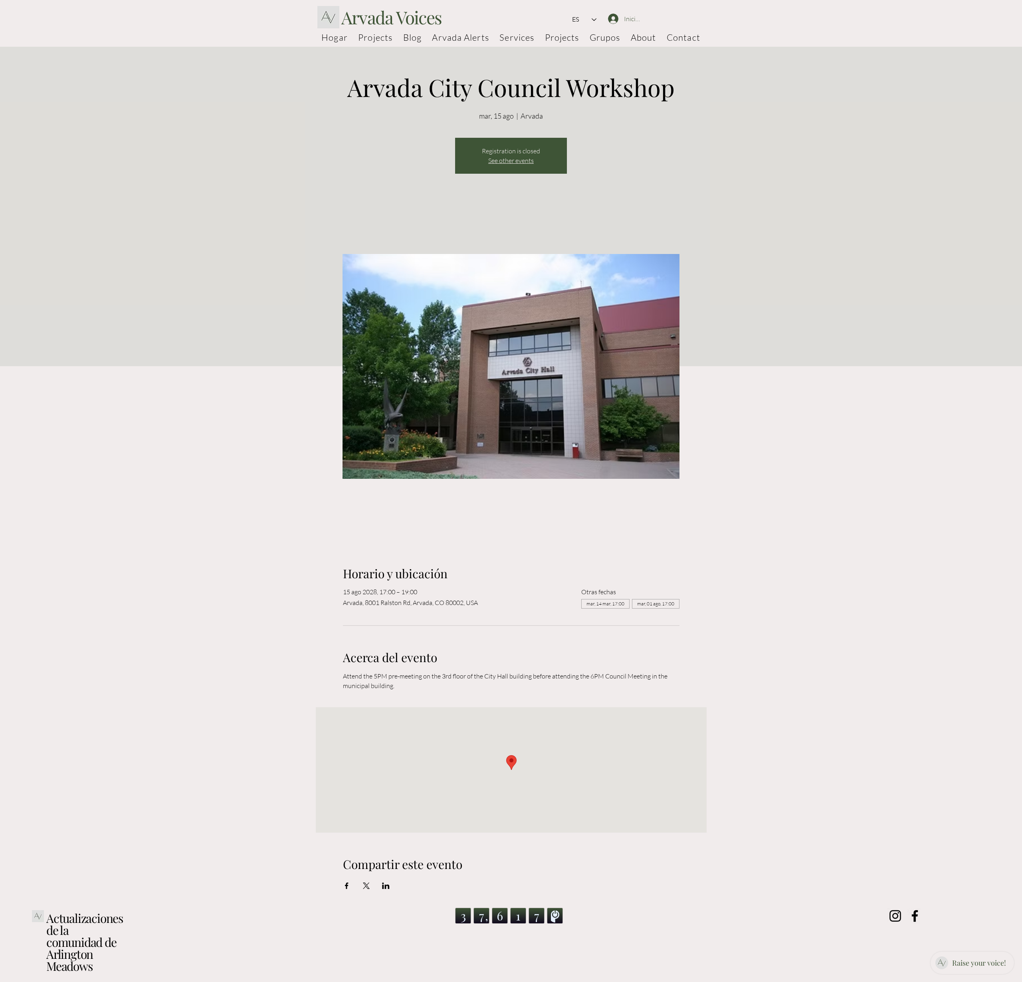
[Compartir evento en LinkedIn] (386, 886)
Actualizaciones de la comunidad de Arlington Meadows (84, 942)
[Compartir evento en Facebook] (347, 886)
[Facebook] (915, 916)
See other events (511, 161)
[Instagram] (895, 916)
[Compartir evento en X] (366, 886)
